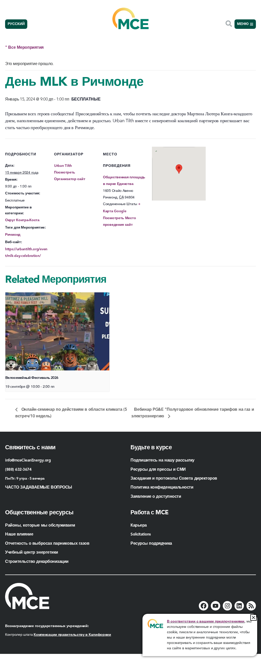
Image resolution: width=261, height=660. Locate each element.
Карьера (138, 526)
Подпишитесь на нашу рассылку (162, 460)
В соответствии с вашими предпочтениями (205, 621)
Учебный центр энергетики (31, 553)
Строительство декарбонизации (37, 562)
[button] (253, 617)
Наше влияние (19, 534)
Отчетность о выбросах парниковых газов (47, 544)
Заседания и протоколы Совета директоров (173, 479)
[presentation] (57, 331)
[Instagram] (227, 606)
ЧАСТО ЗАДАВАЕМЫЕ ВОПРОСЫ (38, 487)
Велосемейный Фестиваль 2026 (31, 378)
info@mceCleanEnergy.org (28, 460)
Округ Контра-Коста (22, 220)
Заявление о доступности (155, 497)
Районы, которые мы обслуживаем (40, 526)
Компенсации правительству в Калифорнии (72, 635)
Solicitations (140, 534)
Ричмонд (12, 234)
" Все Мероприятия (24, 48)
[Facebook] (203, 606)
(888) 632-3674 (18, 470)
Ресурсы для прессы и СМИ (158, 470)
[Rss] (251, 606)
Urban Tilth (63, 166)
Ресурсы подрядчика (151, 544)
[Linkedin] (239, 606)
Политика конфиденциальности (161, 487)
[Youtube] (215, 606)
